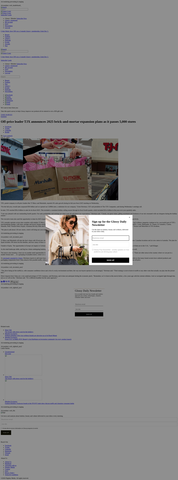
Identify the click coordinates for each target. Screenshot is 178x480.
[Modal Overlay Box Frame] (89, 240)
